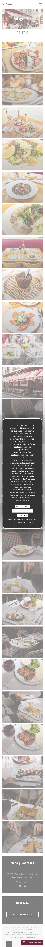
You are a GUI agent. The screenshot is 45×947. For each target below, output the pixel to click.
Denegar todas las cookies (22, 511)
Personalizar (22, 515)
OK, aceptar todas (22, 506)
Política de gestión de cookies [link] (23, 522)
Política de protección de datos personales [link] (23, 519)
